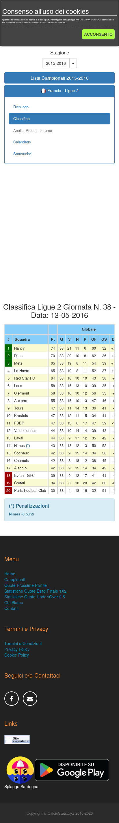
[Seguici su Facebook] (11, 698)
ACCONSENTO (98, 34)
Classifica (21, 118)
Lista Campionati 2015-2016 (60, 78)
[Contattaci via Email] (30, 698)
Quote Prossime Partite (25, 585)
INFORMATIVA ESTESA (88, 20)
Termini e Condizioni (23, 643)
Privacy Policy (16, 649)
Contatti (11, 608)
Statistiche (22, 153)
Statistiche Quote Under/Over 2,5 (34, 597)
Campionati (14, 579)
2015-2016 (56, 63)
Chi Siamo (13, 602)
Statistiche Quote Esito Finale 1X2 (35, 591)
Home (9, 574)
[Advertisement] (59, 237)
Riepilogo (21, 106)
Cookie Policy (16, 655)
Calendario (22, 142)
